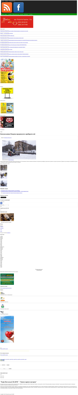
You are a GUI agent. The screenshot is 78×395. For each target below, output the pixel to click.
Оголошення (21, 14)
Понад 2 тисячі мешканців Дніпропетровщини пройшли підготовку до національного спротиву (15, 56)
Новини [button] (6, 14)
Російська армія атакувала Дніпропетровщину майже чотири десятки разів (11, 51)
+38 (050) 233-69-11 (5, 374)
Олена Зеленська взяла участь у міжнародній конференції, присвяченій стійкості (12, 47)
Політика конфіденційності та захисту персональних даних (9, 391)
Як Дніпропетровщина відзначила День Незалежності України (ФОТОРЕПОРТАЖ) (13, 44)
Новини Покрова (11, 159)
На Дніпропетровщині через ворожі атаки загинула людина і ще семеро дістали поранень (14, 42)
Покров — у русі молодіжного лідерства (6, 33)
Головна (2, 14)
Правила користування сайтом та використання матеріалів (9, 389)
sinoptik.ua (8, 232)
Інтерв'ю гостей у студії (15, 14)
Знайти (10, 368)
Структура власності (3, 392)
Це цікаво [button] (31, 14)
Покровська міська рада (7, 137)
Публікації (10, 14)
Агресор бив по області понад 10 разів (6, 49)
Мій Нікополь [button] (26, 14)
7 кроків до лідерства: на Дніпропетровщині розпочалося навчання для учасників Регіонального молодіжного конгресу (18, 40)
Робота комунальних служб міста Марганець (7, 35)
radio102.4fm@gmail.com (4, 378)
